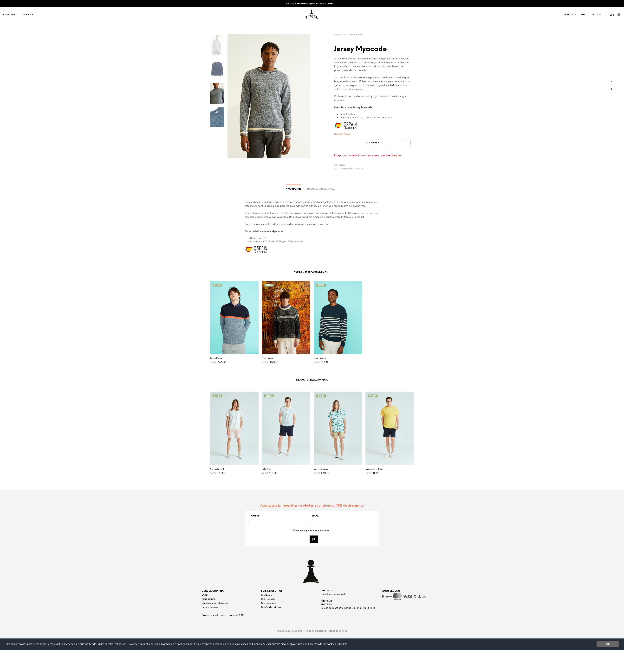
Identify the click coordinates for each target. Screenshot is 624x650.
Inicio (337, 35)
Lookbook (27, 14)
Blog (583, 14)
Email (315, 516)
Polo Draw (267, 469)
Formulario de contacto (333, 594)
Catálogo (348, 35)
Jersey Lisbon (320, 358)
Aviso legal (297, 631)
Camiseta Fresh (217, 469)
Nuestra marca (269, 603)
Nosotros (570, 14)
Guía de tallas (342, 133)
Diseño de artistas (271, 607)
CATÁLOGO (9, 14)
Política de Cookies (337, 631)
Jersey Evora (267, 358)
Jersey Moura (216, 358)
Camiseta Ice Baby (374, 469)
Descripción (293, 189)
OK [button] (608, 644)
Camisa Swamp (321, 469)
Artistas (596, 14)
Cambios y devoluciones (215, 603)
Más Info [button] (342, 644)
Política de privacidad (315, 631)
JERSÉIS (359, 35)
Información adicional (321, 189)
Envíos (205, 595)
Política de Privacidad (127, 644)
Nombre (254, 516)
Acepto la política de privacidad (312, 531)
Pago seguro (208, 599)
